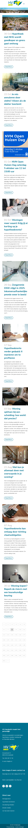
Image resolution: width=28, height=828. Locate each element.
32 (12, 650)
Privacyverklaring (10, 827)
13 (8, 635)
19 (8, 640)
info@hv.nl (9, 761)
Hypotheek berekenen (8, 801)
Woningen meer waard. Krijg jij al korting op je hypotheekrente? (16, 224)
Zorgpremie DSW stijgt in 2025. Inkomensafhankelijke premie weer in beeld (15, 289)
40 (20, 655)
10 (20, 630)
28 (20, 645)
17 (24, 635)
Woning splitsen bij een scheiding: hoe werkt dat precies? (15, 413)
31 (8, 650)
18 (4, 640)
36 (4, 655)
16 (20, 635)
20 (12, 640)
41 (24, 655)
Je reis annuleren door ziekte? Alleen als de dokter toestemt (15, 99)
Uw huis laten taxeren (8, 811)
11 (24, 630)
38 (12, 655)
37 (8, 655)
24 (4, 645)
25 (8, 645)
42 (4, 661)
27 (16, 645)
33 (16, 650)
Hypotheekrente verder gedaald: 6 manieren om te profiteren (13, 353)
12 (4, 635)
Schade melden (6, 808)
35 (24, 650)
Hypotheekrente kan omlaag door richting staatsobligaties (15, 532)
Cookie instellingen (19, 827)
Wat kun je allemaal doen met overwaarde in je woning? (14, 472)
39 (16, 655)
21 (16, 640)
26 (12, 645)
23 (24, 640)
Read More (8, 67)
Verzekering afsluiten (8, 804)
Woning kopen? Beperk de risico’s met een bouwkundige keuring (15, 590)
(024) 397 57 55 (9, 758)
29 (24, 645)
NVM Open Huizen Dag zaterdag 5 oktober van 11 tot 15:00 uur (15, 166)
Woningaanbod (6, 798)
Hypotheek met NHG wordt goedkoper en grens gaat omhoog (14, 38)
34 (20, 650)
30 (4, 650)
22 (20, 640)
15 (16, 635)
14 (12, 635)
